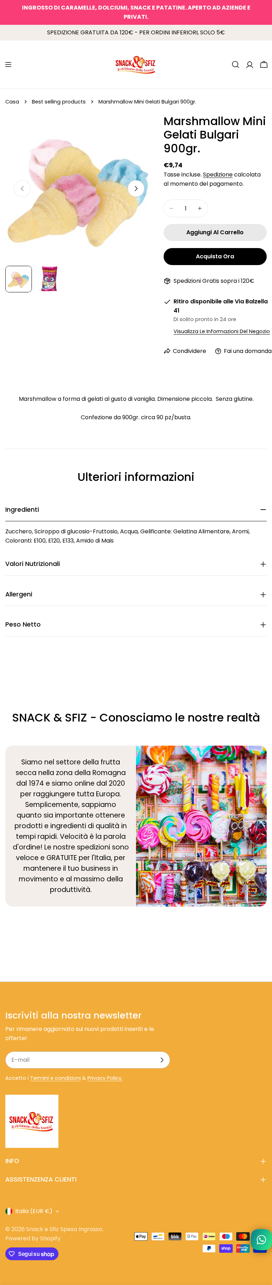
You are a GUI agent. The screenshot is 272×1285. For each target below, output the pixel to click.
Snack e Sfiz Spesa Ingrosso (64, 1229)
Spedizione (218, 174)
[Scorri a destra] (136, 188)
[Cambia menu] (8, 64)
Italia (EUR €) (33, 1211)
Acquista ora (215, 256)
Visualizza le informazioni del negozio (222, 331)
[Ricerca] (235, 64)
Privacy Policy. (105, 1078)
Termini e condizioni (55, 1078)
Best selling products (59, 101)
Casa (12, 101)
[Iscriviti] (161, 1060)
